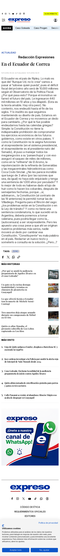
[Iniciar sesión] (55, 20)
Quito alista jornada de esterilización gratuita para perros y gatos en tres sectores (31, 384)
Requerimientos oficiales (30, 511)
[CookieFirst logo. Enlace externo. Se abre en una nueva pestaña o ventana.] (3, 525)
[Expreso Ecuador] (30, 490)
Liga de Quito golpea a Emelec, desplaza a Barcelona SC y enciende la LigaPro (31, 348)
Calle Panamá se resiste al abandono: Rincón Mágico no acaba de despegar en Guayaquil (30, 396)
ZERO (15, 251)
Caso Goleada (22, 28)
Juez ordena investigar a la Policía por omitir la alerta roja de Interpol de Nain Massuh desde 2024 (31, 360)
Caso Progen (40, 28)
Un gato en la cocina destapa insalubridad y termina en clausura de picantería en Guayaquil (15, 288)
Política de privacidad (48, 523)
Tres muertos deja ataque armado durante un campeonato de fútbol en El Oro (18, 315)
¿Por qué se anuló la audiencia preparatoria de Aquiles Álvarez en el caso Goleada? (18, 273)
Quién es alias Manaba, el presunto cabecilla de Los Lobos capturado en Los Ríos (17, 329)
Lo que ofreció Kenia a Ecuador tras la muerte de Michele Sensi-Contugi (17, 301)
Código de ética (30, 507)
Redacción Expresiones (36, 57)
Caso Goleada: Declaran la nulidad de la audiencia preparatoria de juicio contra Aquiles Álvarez (27, 372)
